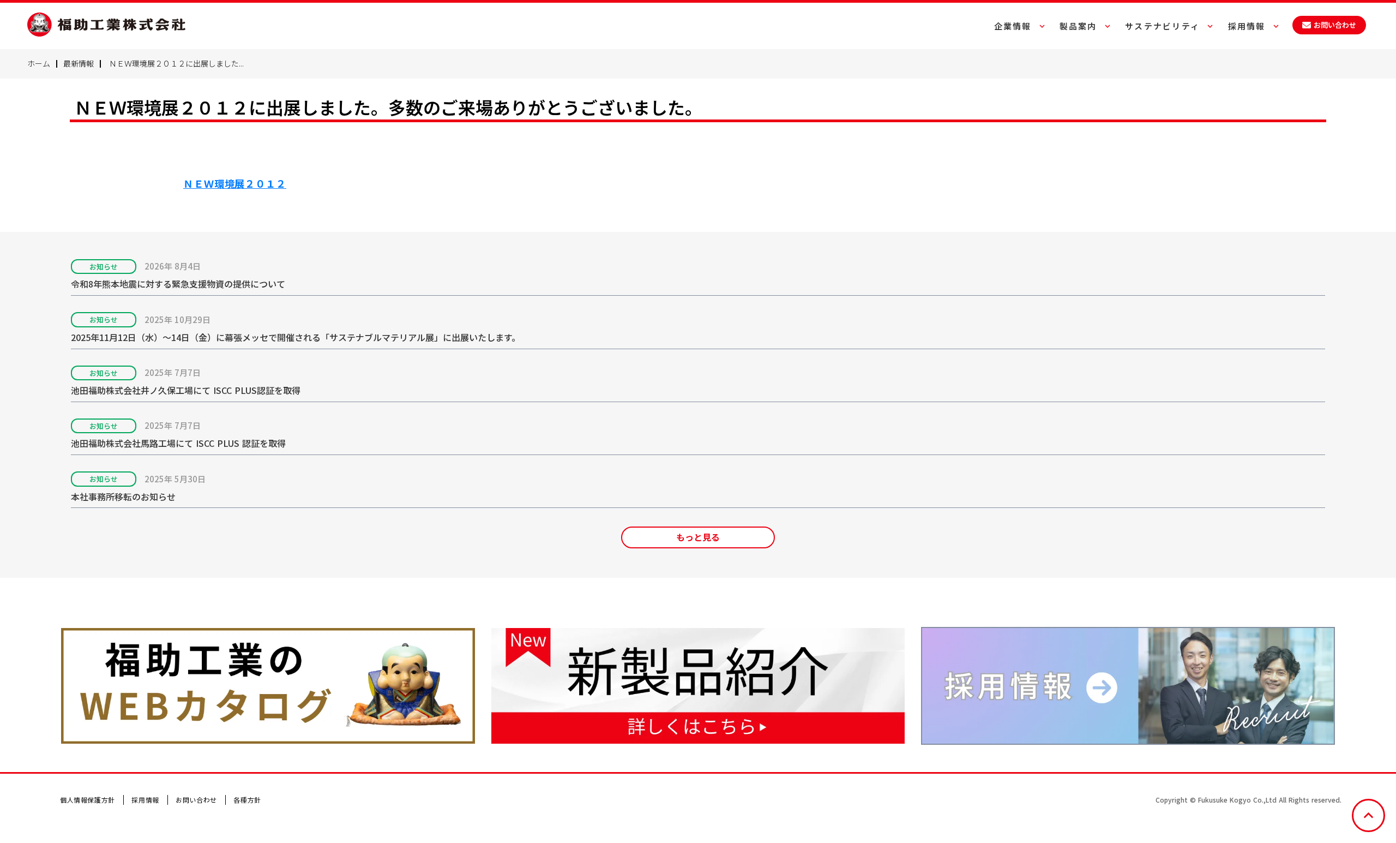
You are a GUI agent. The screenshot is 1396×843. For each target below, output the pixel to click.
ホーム (38, 63)
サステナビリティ (1162, 26)
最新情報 (78, 63)
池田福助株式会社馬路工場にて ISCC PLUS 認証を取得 (179, 443)
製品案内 (1078, 26)
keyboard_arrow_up (1368, 815)
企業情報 (1013, 26)
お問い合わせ (196, 799)
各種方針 (247, 799)
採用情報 (145, 799)
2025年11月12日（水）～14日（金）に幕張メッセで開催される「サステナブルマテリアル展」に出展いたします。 (295, 337)
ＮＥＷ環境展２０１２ (234, 183)
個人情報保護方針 (87, 799)
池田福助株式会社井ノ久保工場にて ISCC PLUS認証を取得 (187, 390)
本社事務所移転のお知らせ (123, 497)
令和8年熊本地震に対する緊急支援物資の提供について (178, 284)
